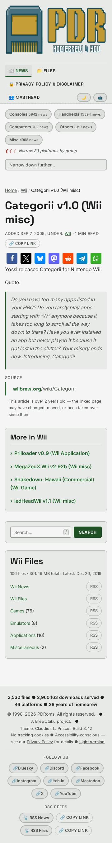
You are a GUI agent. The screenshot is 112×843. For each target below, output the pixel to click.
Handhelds (79, 114)
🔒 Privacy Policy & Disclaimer (46, 84)
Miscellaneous (24, 647)
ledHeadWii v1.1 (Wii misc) (45, 501)
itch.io (56, 781)
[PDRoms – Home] (56, 30)
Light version (92, 741)
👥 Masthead (24, 97)
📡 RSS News (36, 817)
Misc (23, 140)
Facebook (87, 768)
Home (11, 190)
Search (87, 532)
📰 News (18, 70)
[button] (12, 258)
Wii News (19, 586)
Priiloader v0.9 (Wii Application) (52, 453)
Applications (22, 635)
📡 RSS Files (36, 830)
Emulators (20, 623)
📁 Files (46, 70)
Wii (24, 190)
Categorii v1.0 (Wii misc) (53, 213)
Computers (29, 127)
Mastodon (88, 781)
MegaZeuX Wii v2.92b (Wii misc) (53, 466)
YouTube (66, 793)
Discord (54, 768)
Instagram (24, 781)
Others (76, 127)
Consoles (28, 114)
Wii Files (18, 598)
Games (17, 610)
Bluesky (23, 768)
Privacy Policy (40, 741)
